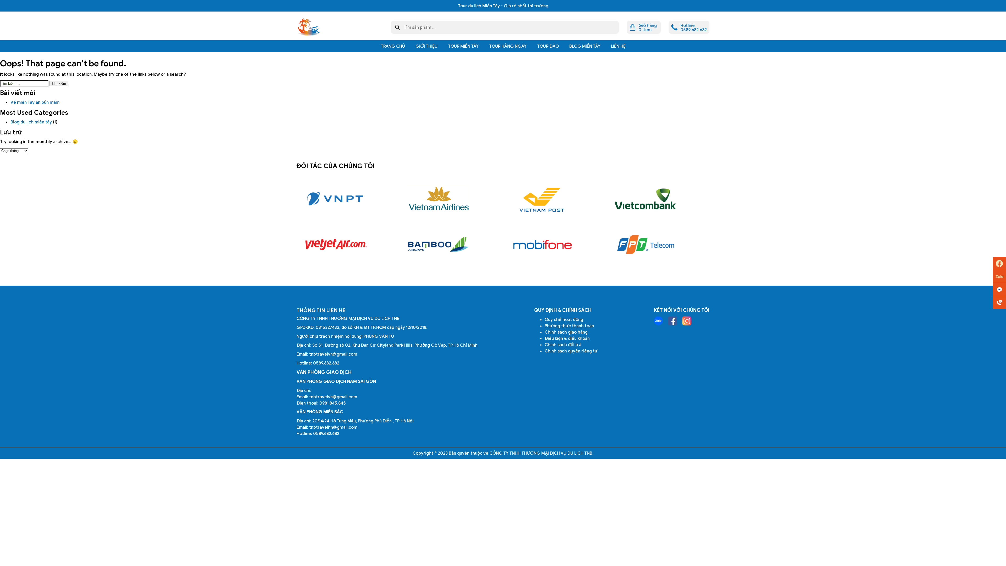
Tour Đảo (548, 46)
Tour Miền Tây (463, 46)
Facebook (999, 263)
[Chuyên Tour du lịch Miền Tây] (308, 27)
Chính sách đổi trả (563, 344)
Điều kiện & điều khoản (567, 338)
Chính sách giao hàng (566, 332)
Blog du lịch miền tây (31, 121)
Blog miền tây (584, 46)
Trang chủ (393, 46)
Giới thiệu (426, 46)
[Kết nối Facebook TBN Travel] (672, 320)
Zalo (999, 276)
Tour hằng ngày (508, 46)
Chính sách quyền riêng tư (571, 350)
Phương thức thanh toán (569, 325)
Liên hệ (618, 46)
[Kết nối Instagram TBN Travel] (686, 320)
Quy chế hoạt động (564, 319)
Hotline (999, 303)
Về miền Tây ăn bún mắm (35, 102)
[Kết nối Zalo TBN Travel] (658, 320)
